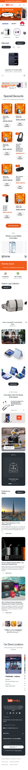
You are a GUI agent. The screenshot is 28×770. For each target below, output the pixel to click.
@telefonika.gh (12, 632)
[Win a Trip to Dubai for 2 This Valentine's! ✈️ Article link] (13, 509)
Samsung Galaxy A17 (19, 116)
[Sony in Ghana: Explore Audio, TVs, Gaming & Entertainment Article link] (13, 549)
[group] (12, 247)
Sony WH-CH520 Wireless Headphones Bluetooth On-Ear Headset (19, 148)
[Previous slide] (3, 674)
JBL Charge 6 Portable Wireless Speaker (19, 178)
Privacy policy (18, 750)
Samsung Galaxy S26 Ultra (6, 117)
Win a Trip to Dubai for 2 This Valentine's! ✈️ (11, 524)
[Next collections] (24, 33)
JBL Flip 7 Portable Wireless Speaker (5, 208)
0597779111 (12, 686)
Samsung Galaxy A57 (19, 206)
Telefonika (8, 758)
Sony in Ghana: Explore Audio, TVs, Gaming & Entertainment (13, 563)
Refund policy (5, 764)
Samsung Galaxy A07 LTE (6, 146)
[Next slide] (24, 75)
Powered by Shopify (16, 758)
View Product (7, 125)
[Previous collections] (2, 33)
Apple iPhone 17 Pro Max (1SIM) (13, 70)
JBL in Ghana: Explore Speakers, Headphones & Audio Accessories (12, 603)
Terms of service (14, 764)
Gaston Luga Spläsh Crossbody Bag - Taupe (12, 323)
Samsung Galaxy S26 (6, 177)
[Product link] (13, 59)
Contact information (14, 761)
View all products (13, 225)
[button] (2, 5)
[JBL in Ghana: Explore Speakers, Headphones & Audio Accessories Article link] (13, 588)
